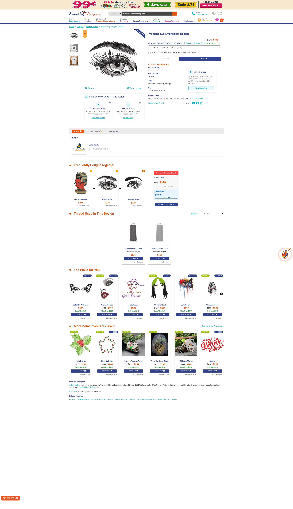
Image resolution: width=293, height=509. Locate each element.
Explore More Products (212, 326)
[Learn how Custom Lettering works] (110, 103)
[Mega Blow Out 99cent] (146, 4)
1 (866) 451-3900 (202, 14)
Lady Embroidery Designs (167, 399)
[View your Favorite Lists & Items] (217, 20)
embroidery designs (88, 387)
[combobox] (147, 14)
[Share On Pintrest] (201, 103)
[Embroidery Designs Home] (85, 13)
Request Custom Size (195, 43)
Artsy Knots (74, 385)
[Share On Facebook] (197, 103)
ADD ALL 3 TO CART (165, 204)
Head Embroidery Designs (125, 399)
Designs (80, 27)
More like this (84, 206)
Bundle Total (159, 177)
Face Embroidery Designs (79, 399)
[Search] (174, 14)
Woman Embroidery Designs (102, 399)
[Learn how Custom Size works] (140, 103)
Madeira (194, 213)
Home (71, 27)
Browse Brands (92, 27)
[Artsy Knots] (79, 147)
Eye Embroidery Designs (146, 399)
